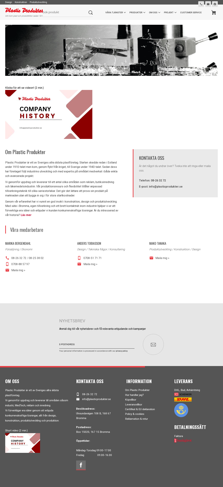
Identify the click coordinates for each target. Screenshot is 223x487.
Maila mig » (15, 270)
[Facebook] (81, 465)
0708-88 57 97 (17, 264)
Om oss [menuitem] (153, 12)
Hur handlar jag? (134, 395)
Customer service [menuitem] (191, 12)
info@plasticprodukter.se (93, 399)
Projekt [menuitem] (169, 12)
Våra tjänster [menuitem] (114, 12)
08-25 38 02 (36, 258)
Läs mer (26, 215)
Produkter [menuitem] (135, 12)
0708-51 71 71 (89, 258)
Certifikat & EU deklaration (140, 409)
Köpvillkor (130, 399)
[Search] (91, 12)
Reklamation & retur (136, 418)
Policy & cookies (134, 414)
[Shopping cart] (213, 12)
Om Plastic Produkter (137, 390)
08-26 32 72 (15, 258)
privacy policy (121, 351)
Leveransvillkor (133, 404)
